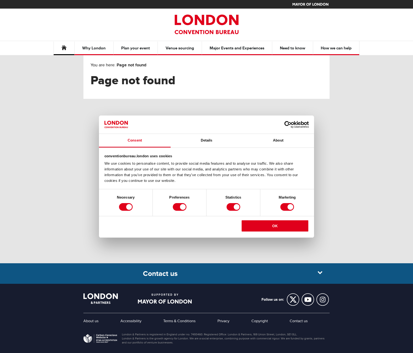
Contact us (299, 321)
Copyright (259, 321)
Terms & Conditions (179, 321)
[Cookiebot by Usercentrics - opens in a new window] (288, 124)
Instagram (322, 299)
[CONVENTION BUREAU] (206, 24)
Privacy (223, 321)
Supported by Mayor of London (165, 298)
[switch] (179, 207)
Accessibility (130, 321)
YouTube (308, 299)
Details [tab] (206, 140)
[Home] (64, 48)
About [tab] (278, 140)
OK (275, 226)
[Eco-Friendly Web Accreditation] (100, 339)
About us (90, 321)
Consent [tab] (135, 140)
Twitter (293, 299)
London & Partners (100, 298)
